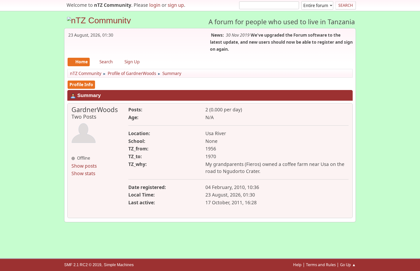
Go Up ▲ (348, 264)
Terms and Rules (321, 264)
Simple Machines (119, 265)
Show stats (83, 173)
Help (297, 264)
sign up (176, 5)
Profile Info (81, 84)
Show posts (84, 166)
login (154, 5)
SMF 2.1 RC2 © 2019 (82, 265)
